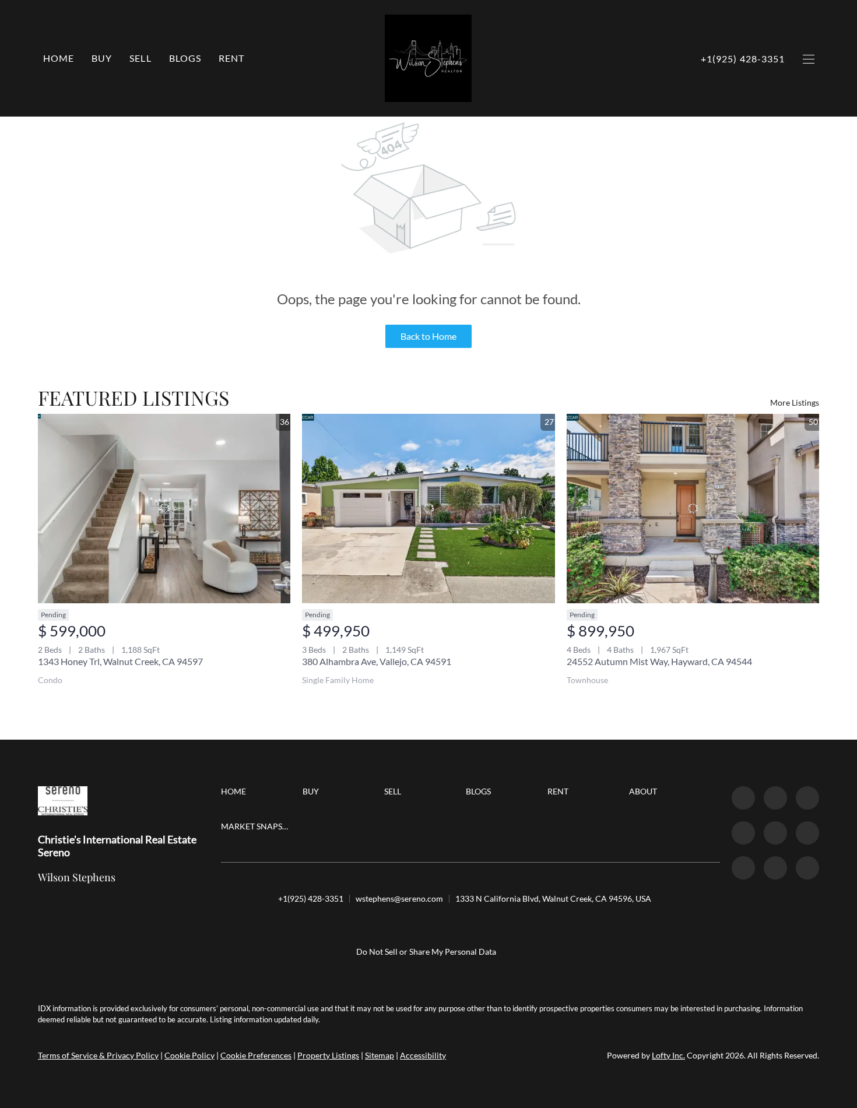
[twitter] (807, 798)
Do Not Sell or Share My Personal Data (426, 951)
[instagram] (807, 833)
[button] (102, 58)
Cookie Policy (189, 1055)
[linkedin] (775, 798)
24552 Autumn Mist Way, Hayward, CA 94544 (659, 661)
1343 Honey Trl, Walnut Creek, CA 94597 (120, 661)
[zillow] (743, 833)
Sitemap (379, 1055)
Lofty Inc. (668, 1055)
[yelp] (775, 833)
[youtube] (743, 868)
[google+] (775, 868)
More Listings (794, 402)
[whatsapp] (807, 868)
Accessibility (423, 1055)
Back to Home (428, 336)
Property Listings (328, 1055)
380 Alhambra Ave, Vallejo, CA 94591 (376, 661)
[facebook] (743, 798)
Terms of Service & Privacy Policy (98, 1055)
